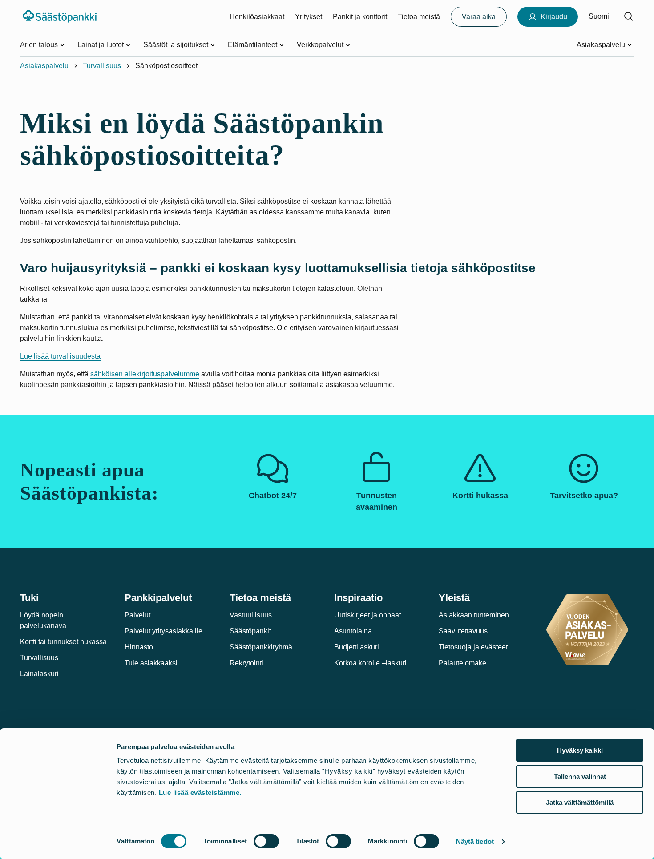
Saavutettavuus (463, 631)
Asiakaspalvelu (44, 65)
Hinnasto (139, 647)
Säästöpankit (250, 631)
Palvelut (137, 615)
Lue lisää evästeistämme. (200, 792)
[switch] (266, 841)
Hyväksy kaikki (580, 750)
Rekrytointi (246, 663)
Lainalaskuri (39, 674)
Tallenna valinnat (580, 776)
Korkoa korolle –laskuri (370, 663)
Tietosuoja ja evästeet (473, 647)
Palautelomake (462, 663)
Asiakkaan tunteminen (474, 615)
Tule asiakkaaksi (151, 663)
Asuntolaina (353, 631)
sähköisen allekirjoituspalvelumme (144, 374)
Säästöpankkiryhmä (261, 647)
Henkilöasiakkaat (257, 16)
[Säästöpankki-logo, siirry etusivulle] (60, 16)
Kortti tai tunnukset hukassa (63, 641)
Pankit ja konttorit (360, 16)
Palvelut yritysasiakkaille (163, 631)
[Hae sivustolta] (628, 16)
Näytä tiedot (475, 841)
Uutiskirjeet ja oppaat (367, 615)
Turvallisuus (102, 65)
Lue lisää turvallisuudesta (60, 356)
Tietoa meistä (419, 16)
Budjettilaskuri (356, 647)
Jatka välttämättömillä (580, 802)
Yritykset (308, 16)
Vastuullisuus (251, 615)
